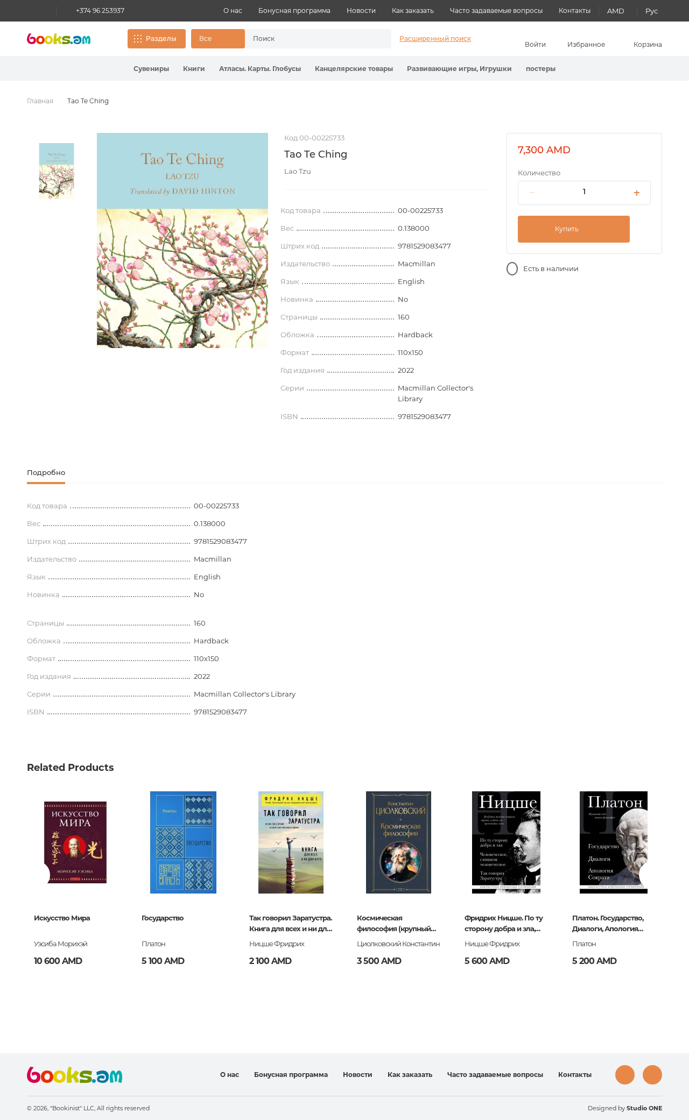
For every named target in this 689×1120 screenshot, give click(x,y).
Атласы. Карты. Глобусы (260, 69)
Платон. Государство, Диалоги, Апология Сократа (607, 924)
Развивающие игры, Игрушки (459, 69)
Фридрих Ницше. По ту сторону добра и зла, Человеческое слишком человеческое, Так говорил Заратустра (505, 924)
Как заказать (413, 10)
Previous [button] (36, 875)
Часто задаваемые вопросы (496, 10)
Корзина (648, 44)
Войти (535, 44)
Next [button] (653, 875)
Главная (40, 101)
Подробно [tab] (46, 472)
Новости (361, 10)
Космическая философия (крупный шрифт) (394, 924)
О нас (232, 10)
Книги (194, 69)
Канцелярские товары (354, 69)
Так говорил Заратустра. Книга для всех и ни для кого (290, 924)
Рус (651, 10)
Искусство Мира (62, 917)
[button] (218, 38)
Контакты (574, 10)
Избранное (586, 44)
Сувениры (151, 69)
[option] (56, 171)
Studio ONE (644, 1108)
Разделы (161, 38)
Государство (163, 917)
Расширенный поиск (435, 38)
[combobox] (307, 38)
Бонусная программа (294, 10)
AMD (615, 10)
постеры (541, 69)
